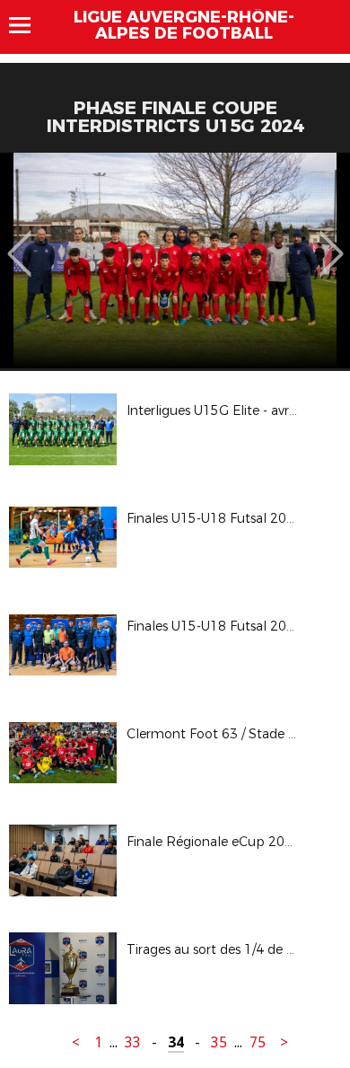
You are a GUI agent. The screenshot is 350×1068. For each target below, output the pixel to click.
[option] (175, 260)
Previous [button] (19, 241)
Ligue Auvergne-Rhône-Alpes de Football (184, 25)
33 (133, 1042)
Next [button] (331, 241)
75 (257, 1042)
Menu (28, 25)
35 (219, 1042)
